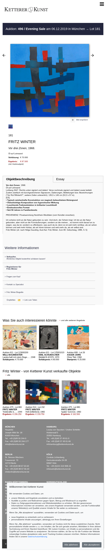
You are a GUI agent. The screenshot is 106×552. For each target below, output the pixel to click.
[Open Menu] (101, 4)
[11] (92, 55)
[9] (4, 55)
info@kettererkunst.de (14, 444)
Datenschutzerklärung (37, 536)
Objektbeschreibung (20, 179)
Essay (60, 179)
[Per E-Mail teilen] (18, 300)
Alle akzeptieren (92, 545)
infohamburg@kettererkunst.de (60, 444)
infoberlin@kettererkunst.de (17, 472)
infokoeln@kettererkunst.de (59, 469)
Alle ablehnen (71, 545)
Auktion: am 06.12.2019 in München (46, 29)
